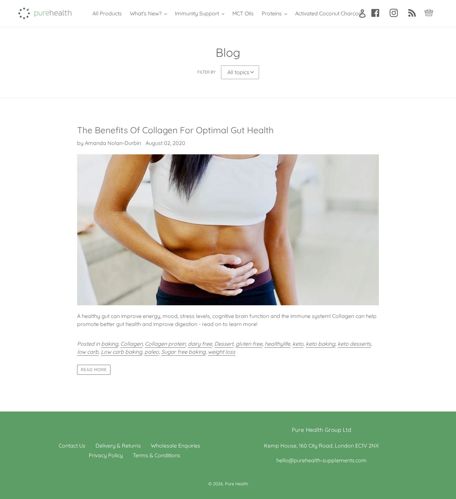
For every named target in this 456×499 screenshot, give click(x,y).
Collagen (132, 343)
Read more (94, 369)
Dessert (223, 343)
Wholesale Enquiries (175, 445)
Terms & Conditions (156, 455)
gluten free (249, 343)
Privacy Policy (106, 455)
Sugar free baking (183, 351)
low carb (87, 351)
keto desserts (354, 343)
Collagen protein (165, 343)
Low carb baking (121, 351)
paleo (152, 351)
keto (297, 343)
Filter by (206, 71)
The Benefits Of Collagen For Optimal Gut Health (175, 130)
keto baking (320, 343)
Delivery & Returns (118, 445)
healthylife (277, 343)
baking (109, 343)
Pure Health (236, 483)
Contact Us (72, 445)
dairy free (200, 343)
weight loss (221, 351)
